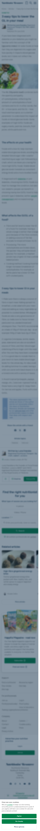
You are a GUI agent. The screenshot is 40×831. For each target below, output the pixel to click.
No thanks (19, 821)
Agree (19, 816)
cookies (10, 805)
